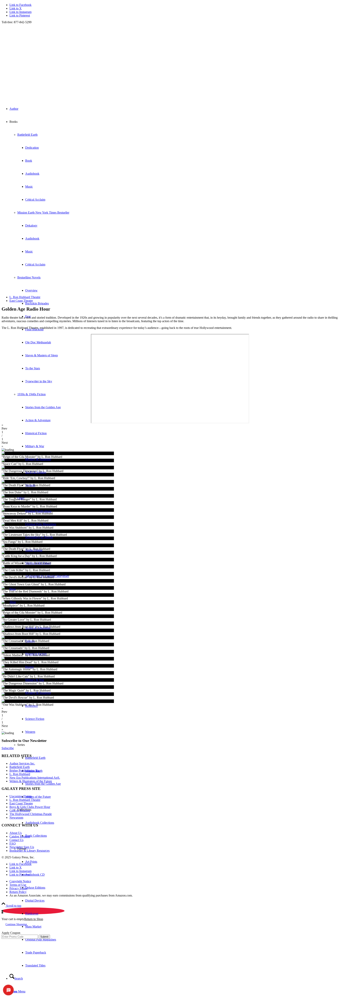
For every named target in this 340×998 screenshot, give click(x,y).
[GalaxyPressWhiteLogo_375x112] (166, 92)
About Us (15, 833)
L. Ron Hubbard (19, 774)
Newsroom (16, 817)
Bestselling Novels (29, 277)
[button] (170, 426)
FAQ (12, 843)
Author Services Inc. (22, 763)
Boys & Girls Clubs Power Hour (29, 807)
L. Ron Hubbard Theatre (24, 800)
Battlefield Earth (27, 134)
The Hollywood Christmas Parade (30, 814)
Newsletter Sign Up (21, 847)
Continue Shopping (16, 924)
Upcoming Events (20, 796)
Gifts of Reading (19, 810)
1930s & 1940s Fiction (31, 394)
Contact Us (16, 840)
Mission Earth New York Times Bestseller (43, 212)
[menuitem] (177, 907)
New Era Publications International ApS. (34, 777)
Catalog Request (19, 836)
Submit (44, 936)
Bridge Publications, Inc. (24, 770)
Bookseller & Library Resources (29, 850)
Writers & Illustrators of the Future (30, 781)
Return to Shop (33, 919)
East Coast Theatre (21, 803)
